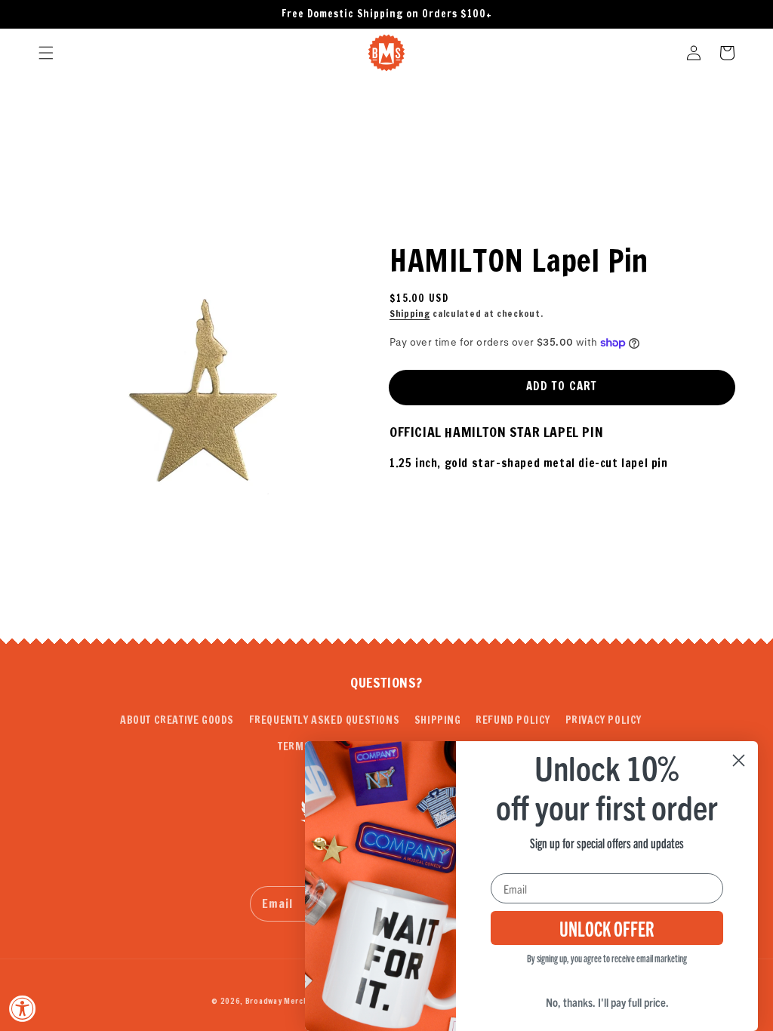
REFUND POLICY (513, 720)
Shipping (410, 313)
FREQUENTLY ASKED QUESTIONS (324, 720)
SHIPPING (437, 720)
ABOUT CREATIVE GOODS (177, 720)
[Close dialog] (738, 760)
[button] (46, 52)
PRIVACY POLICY (603, 720)
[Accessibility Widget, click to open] (23, 1008)
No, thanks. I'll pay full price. (607, 1001)
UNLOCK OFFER (606, 927)
